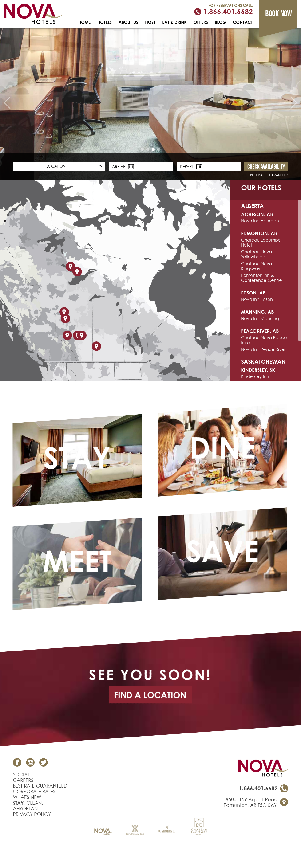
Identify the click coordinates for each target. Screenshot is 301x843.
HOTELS (104, 22)
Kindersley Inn (255, 376)
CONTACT (243, 22)
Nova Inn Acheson (260, 220)
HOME (84, 22)
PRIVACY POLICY (32, 814)
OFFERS (201, 22)
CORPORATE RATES (34, 791)
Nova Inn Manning (260, 318)
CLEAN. (28, 803)
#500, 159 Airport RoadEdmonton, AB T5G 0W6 (250, 802)
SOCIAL (21, 774)
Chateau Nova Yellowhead (256, 254)
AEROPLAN (25, 809)
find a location (150, 695)
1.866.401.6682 (227, 12)
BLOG (220, 22)
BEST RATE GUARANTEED (40, 786)
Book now (278, 13)
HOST (150, 22)
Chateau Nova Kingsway (256, 266)
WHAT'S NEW (27, 797)
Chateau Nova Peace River (264, 340)
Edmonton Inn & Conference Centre (261, 278)
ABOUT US (128, 22)
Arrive (119, 166)
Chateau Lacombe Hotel (261, 242)
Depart (187, 166)
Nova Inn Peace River (263, 349)
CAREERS (23, 780)
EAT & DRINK (174, 22)
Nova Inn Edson (257, 299)
